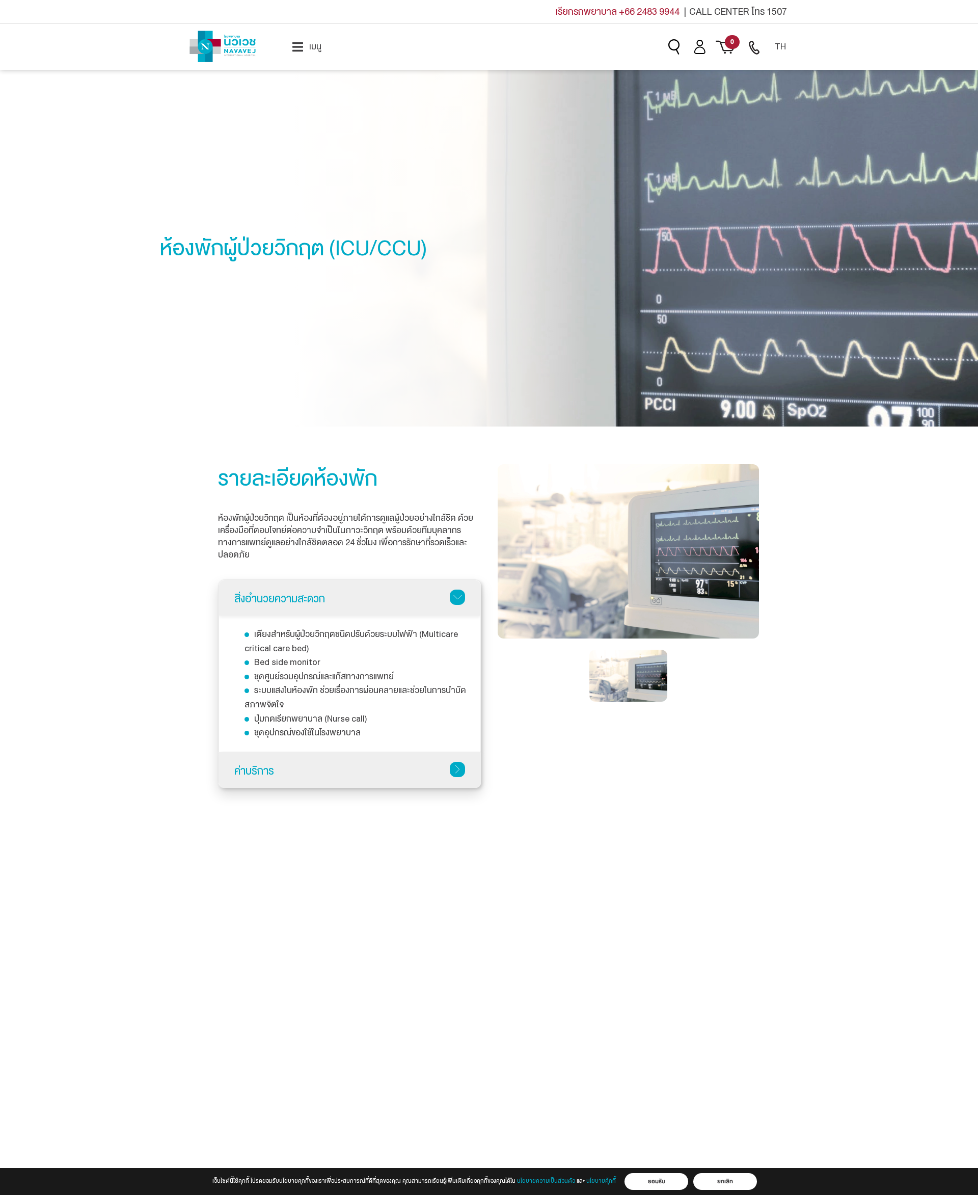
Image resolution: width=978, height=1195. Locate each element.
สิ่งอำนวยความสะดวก (279, 599)
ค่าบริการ (254, 771)
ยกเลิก (725, 1181)
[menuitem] (306, 47)
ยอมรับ (656, 1181)
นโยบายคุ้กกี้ (601, 1181)
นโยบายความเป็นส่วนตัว (546, 1181)
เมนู (315, 47)
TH (780, 46)
